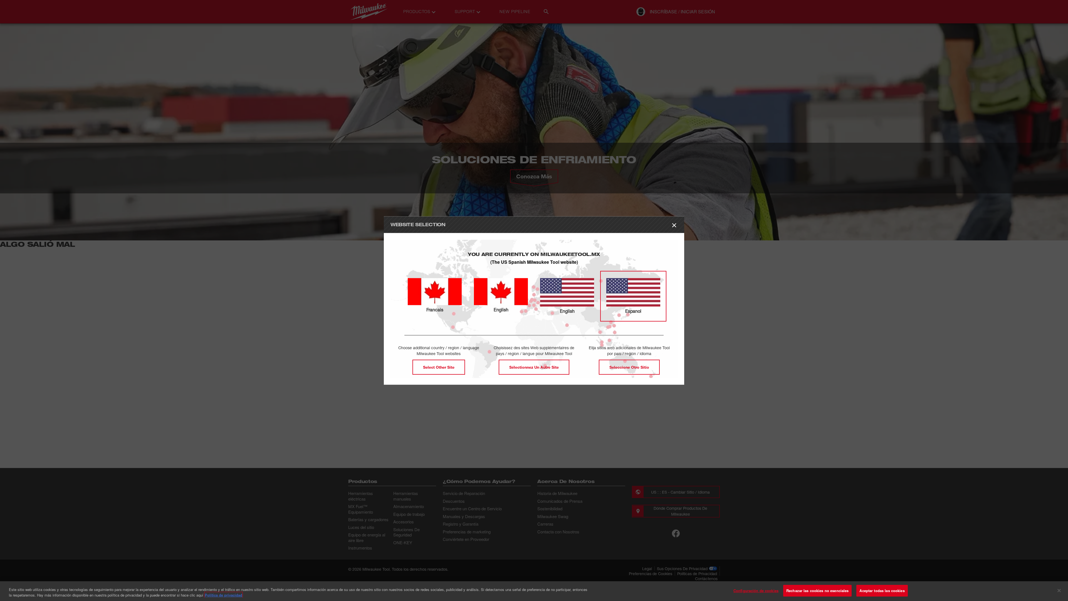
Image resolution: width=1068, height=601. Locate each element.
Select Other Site (438, 366)
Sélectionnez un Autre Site (534, 366)
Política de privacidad (223, 595)
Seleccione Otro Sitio (629, 366)
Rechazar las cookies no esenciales (817, 590)
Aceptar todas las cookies (881, 590)
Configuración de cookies (755, 590)
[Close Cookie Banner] (1059, 590)
